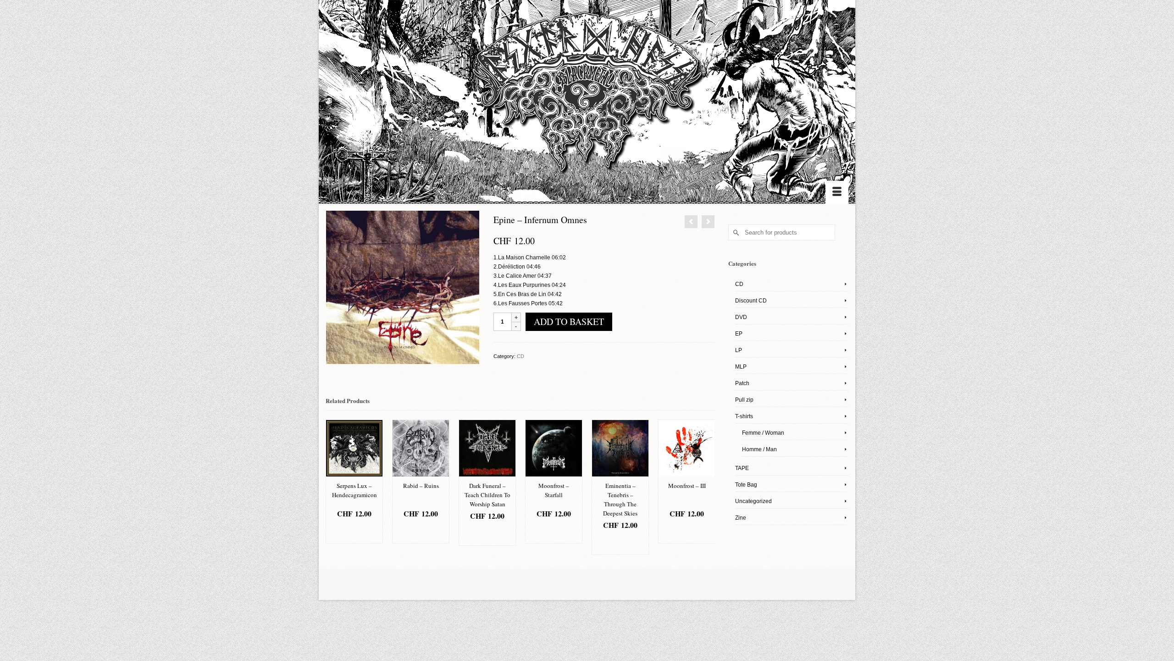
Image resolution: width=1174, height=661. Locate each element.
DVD (741, 317)
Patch (742, 383)
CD (520, 356)
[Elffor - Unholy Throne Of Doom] (691, 221)
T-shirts (744, 416)
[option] (354, 481)
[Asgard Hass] (587, 96)
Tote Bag (746, 485)
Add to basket (569, 321)
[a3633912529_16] (402, 287)
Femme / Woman (763, 433)
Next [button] (706, 487)
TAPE (742, 468)
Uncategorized (753, 501)
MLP (741, 367)
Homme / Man (759, 449)
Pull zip (744, 400)
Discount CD (751, 300)
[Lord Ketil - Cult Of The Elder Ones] (708, 221)
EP (738, 333)
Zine (740, 518)
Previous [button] (334, 487)
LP (738, 350)
